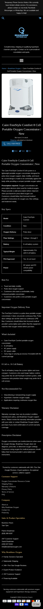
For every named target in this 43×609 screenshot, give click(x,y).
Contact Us (6, 510)
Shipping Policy (7, 484)
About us (5, 505)
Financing (5, 513)
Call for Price (13, 144)
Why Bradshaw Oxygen (10, 507)
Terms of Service (8, 492)
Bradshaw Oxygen (27, 597)
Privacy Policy (7, 489)
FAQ (3, 494)
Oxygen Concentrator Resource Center (16, 481)
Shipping (13, 140)
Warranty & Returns (9, 487)
